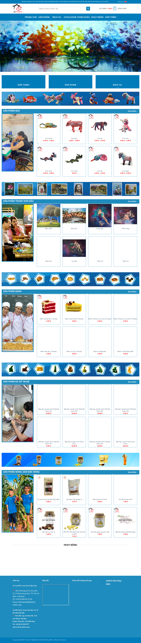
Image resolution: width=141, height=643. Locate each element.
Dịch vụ (56, 17)
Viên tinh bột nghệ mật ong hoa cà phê (74, 533)
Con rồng (48, 171)
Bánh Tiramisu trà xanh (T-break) (125, 319)
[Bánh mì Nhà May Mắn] (125, 338)
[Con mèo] (125, 125)
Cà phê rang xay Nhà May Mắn (48, 499)
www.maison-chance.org (21, 627)
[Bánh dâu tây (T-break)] (48, 338)
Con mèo (125, 138)
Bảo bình (48, 261)
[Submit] (88, 8)
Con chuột (48, 138)
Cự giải (74, 261)
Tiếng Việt (121, 2)
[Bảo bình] (48, 248)
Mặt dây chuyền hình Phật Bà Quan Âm (48, 410)
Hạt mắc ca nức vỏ (48, 532)
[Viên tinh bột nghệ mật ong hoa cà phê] (74, 519)
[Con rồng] (48, 158)
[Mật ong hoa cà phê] (99, 486)
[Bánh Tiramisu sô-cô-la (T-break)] (99, 305)
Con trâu (74, 138)
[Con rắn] (99, 158)
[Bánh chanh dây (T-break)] (74, 305)
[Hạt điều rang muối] (125, 486)
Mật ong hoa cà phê (100, 499)
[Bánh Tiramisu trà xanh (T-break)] (125, 305)
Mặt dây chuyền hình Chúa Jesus (74, 443)
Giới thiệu (110, 17)
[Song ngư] (99, 215)
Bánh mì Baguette (100, 351)
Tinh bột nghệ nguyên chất (100, 532)
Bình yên (74, 228)
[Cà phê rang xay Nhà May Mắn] (48, 486)
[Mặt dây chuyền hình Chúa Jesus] (74, 428)
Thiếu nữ (100, 261)
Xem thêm (132, 111)
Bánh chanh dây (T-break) (74, 319)
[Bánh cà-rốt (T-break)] (74, 338)
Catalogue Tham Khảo (77, 17)
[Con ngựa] (125, 158)
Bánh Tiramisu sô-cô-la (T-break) (99, 319)
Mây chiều (48, 228)
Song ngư (99, 228)
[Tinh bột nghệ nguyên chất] (99, 519)
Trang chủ (31, 17)
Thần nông (125, 228)
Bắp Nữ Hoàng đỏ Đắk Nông (125, 532)
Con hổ (99, 138)
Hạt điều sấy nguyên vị (74, 499)
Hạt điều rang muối (125, 499)
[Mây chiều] (48, 215)
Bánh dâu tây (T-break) (49, 351)
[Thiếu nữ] (99, 248)
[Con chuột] (48, 125)
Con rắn (100, 171)
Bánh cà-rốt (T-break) (74, 351)
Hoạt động (97, 17)
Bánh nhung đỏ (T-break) (48, 319)
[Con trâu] (74, 125)
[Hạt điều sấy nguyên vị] (74, 486)
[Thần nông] (125, 215)
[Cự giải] (74, 248)
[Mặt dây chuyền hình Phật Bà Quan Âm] (48, 396)
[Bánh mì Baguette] (99, 338)
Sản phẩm (43, 17)
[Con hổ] (99, 125)
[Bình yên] (74, 215)
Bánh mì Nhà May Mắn (125, 351)
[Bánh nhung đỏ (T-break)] (48, 305)
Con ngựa (125, 171)
